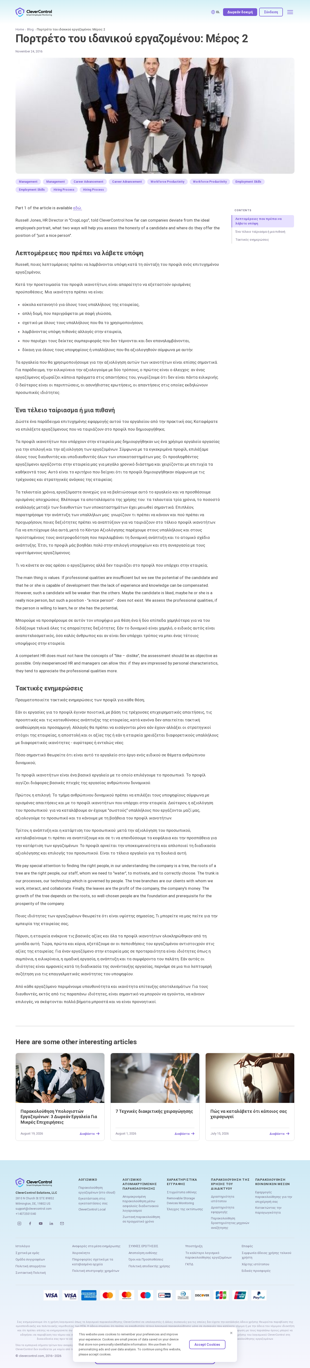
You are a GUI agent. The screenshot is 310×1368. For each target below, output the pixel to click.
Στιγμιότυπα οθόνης (182, 1192)
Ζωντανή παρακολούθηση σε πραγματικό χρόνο (141, 1219)
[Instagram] (19, 1223)
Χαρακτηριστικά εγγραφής (182, 1182)
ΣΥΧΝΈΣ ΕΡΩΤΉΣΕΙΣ (143, 1246)
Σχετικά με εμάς (27, 1253)
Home (20, 29)
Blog (30, 29)
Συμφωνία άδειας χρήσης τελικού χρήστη (266, 1255)
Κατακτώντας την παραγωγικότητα (268, 1210)
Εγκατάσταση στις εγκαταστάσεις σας (93, 1201)
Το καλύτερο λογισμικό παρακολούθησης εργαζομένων (208, 1255)
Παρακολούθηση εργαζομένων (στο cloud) (96, 1190)
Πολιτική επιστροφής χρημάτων (95, 1271)
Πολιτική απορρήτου (31, 1266)
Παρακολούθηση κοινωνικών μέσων (272, 1182)
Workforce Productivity (167, 181)
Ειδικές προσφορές (256, 1271)
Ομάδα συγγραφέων (30, 1259)
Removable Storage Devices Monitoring (181, 1200)
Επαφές (247, 1246)
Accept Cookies (207, 1344)
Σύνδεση (271, 12)
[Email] (62, 1223)
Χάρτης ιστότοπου (255, 1264)
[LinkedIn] (51, 1223)
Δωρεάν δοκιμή (240, 12)
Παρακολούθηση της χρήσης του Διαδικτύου (230, 1184)
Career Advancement (88, 181)
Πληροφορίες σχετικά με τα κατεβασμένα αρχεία (92, 1262)
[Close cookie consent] (231, 1333)
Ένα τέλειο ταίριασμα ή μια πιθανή (260, 231)
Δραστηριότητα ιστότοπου (222, 1199)
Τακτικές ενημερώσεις (252, 239)
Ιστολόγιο (23, 1246)
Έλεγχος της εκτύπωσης (185, 1209)
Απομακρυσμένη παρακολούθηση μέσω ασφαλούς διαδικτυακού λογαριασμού (141, 1204)
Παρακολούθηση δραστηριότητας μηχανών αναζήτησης (230, 1223)
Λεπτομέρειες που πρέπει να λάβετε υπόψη (258, 221)
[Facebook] (30, 1223)
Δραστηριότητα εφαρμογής (222, 1210)
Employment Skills (248, 181)
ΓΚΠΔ (189, 1264)
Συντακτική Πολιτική (31, 1272)
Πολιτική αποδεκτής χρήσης (149, 1266)
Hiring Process (64, 189)
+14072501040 (26, 1214)
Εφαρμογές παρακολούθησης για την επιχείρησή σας (273, 1196)
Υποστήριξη (193, 1246)
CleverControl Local (92, 1209)
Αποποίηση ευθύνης (143, 1253)
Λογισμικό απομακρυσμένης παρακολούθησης (140, 1184)
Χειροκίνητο (81, 1253)
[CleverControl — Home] (34, 12)
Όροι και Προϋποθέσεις (146, 1259)
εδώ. (77, 207)
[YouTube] (41, 1223)
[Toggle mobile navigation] (290, 12)
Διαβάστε (87, 1133)
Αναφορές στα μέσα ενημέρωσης (96, 1246)
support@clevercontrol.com (34, 1208)
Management (28, 181)
